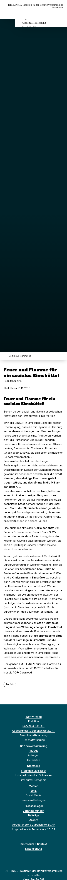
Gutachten (33, 760)
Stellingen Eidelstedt (33, 770)
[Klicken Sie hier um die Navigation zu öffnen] (61, 13)
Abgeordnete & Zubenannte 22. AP (33, 730)
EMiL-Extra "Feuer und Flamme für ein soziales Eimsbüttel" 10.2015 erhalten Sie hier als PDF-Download (32, 668)
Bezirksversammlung (20, 356)
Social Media (33, 795)
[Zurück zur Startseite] (4, 356)
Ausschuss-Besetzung (34, 22)
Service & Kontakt (33, 726)
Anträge (33, 750)
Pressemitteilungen (34, 800)
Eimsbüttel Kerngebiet (34, 780)
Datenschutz (33, 848)
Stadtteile (33, 766)
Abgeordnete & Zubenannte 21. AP (33, 824)
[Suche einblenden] (52, 13)
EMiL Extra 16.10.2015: (17, 388)
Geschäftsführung (34, 740)
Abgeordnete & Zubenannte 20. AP (33, 829)
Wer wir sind (34, 716)
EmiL (34, 790)
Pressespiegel (33, 806)
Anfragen (33, 755)
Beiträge (33, 815)
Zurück (10, 684)
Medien (33, 786)
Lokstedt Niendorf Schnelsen (33, 775)
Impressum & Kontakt (33, 844)
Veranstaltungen (33, 810)
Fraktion (33, 721)
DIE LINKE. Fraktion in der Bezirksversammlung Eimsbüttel (35, 6)
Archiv (33, 820)
